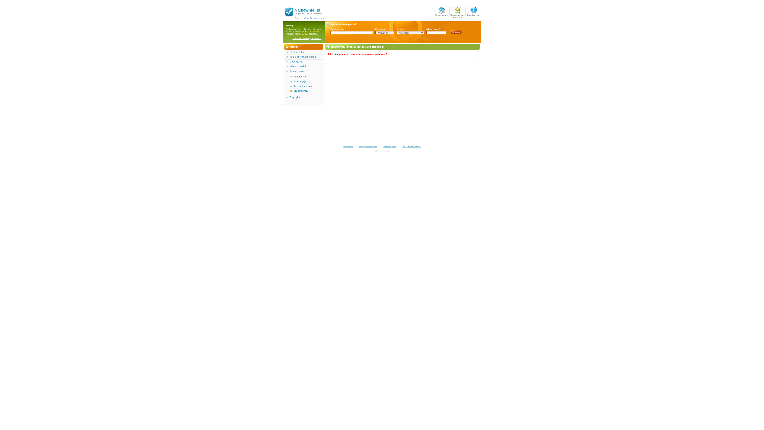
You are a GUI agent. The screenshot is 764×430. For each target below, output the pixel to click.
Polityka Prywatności (368, 147)
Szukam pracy (317, 18)
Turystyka (294, 97)
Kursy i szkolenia (302, 86)
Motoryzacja (296, 61)
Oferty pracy (299, 76)
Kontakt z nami (473, 15)
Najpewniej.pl (307, 10)
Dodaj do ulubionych (411, 147)
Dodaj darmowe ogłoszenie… (306, 38)
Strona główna (441, 15)
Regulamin (348, 147)
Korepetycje (299, 81)
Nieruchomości (297, 66)
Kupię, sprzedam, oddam (303, 57)
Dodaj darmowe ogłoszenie (457, 15)
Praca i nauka (301, 18)
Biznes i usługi (297, 52)
